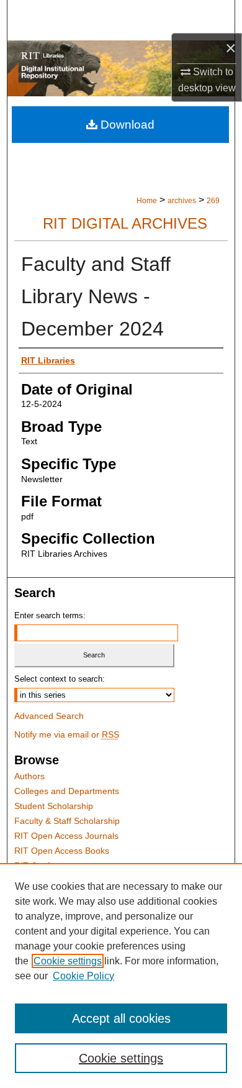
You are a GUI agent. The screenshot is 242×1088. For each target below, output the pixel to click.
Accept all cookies (121, 1018)
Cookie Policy (83, 976)
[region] (121, 975)
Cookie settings (68, 961)
